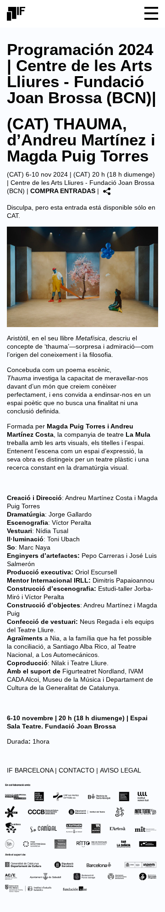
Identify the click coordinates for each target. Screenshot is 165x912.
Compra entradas (62, 191)
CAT (12, 215)
